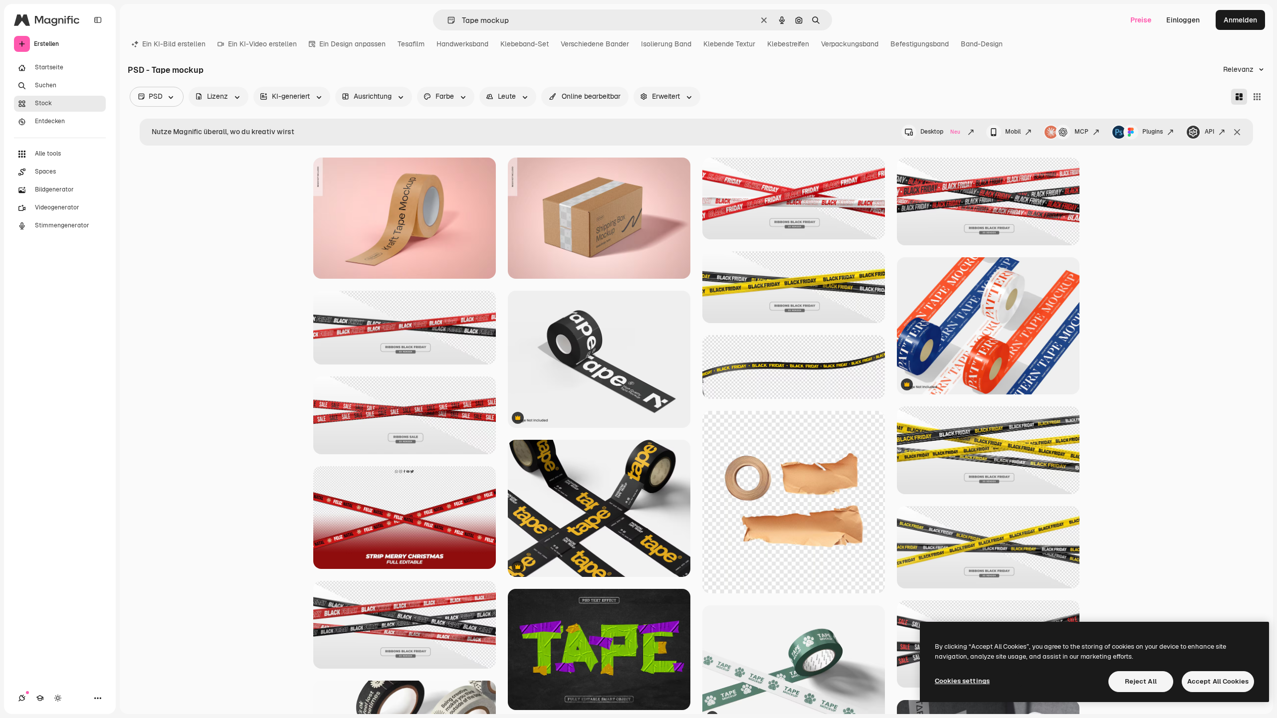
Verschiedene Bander (595, 43)
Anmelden (1240, 19)
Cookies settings (962, 681)
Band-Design (982, 43)
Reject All (1141, 681)
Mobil (1013, 132)
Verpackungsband (849, 43)
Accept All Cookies (1218, 681)
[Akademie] (40, 698)
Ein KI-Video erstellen (262, 43)
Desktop (940, 132)
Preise (1140, 19)
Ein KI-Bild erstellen (174, 43)
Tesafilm (411, 43)
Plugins (1152, 132)
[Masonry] (1239, 97)
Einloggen (1183, 19)
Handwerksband (462, 43)
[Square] (1257, 97)
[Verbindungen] (22, 698)
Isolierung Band (666, 43)
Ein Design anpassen (352, 43)
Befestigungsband (919, 43)
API (1209, 132)
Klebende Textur (729, 43)
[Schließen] (1237, 132)
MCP (1081, 132)
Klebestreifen (788, 43)
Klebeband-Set (524, 43)
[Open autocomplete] (447, 20)
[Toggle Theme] (58, 698)
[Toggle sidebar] (98, 20)
